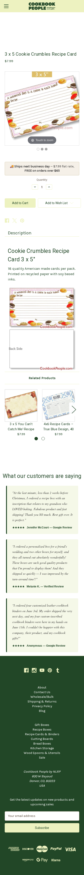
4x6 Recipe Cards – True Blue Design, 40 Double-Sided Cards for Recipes (58, 426)
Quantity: (42, 179)
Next (73, 409)
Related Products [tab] (42, 378)
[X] (14, 220)
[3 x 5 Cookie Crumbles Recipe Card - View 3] (46, 149)
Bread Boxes (42, 743)
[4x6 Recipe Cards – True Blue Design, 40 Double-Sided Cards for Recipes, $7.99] (58, 405)
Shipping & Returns (42, 701)
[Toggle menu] (6, 6)
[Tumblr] (57, 670)
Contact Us (42, 692)
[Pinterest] (22, 220)
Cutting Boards (42, 739)
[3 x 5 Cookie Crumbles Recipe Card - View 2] (42, 149)
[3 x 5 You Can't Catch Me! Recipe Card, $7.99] (21, 405)
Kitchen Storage (42, 748)
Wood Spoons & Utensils (42, 753)
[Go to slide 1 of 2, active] (36, 438)
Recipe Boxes (42, 729)
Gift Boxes (42, 725)
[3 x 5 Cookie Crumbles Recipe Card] (38, 149)
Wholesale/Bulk (42, 697)
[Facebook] (7, 220)
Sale (42, 757)
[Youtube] (42, 670)
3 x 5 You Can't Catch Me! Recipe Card (21, 426)
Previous (5, 409)
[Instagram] (34, 670)
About (42, 687)
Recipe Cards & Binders (42, 734)
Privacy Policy (42, 706)
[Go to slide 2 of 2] (43, 438)
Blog (42, 711)
